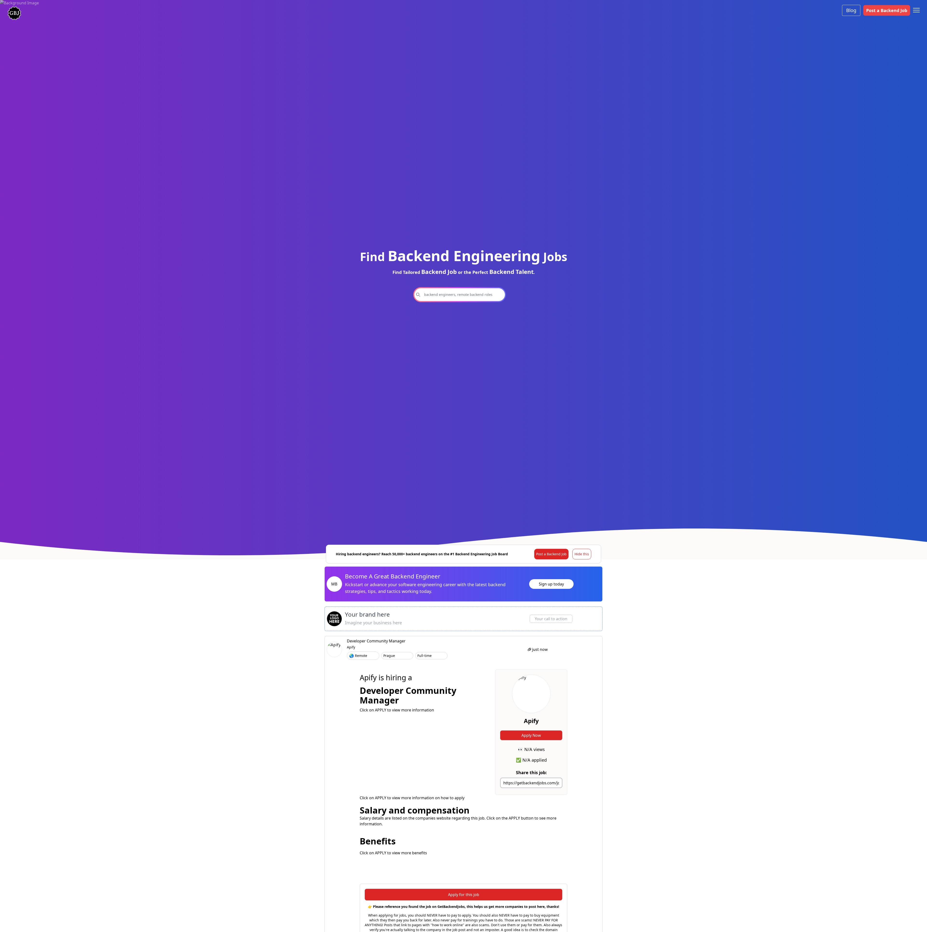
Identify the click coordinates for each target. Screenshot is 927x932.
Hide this (582, 554)
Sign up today (551, 584)
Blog (851, 10)
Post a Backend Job (886, 10)
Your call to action (551, 618)
